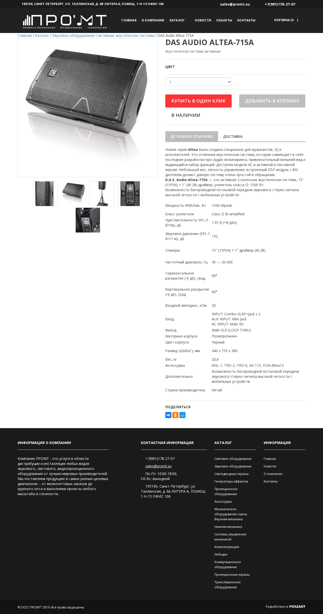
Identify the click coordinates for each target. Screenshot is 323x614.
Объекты (224, 20)
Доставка (233, 136)
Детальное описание (191, 136)
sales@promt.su (158, 466)
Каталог (177, 20)
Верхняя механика (228, 519)
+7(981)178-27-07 (160, 458)
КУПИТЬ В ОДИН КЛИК (198, 101)
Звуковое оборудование (233, 466)
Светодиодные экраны (231, 474)
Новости (203, 20)
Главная (129, 20)
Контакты (246, 20)
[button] (285, 20)
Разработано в (277, 606)
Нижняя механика (228, 527)
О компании (153, 20)
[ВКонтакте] (168, 415)
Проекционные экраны (232, 574)
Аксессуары (223, 501)
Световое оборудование (233, 459)
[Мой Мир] (182, 415)
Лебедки (220, 554)
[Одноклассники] (175, 415)
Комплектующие (226, 547)
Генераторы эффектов (231, 481)
